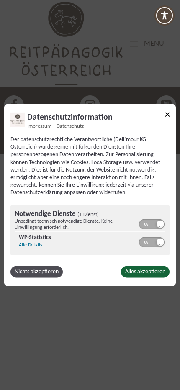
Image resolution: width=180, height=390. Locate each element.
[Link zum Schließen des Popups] (167, 116)
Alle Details (30, 244)
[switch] (151, 223)
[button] (160, 224)
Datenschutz (70, 126)
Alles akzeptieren (145, 271)
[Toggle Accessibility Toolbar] (164, 15)
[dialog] (90, 195)
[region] (90, 231)
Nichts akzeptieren (37, 271)
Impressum (39, 126)
